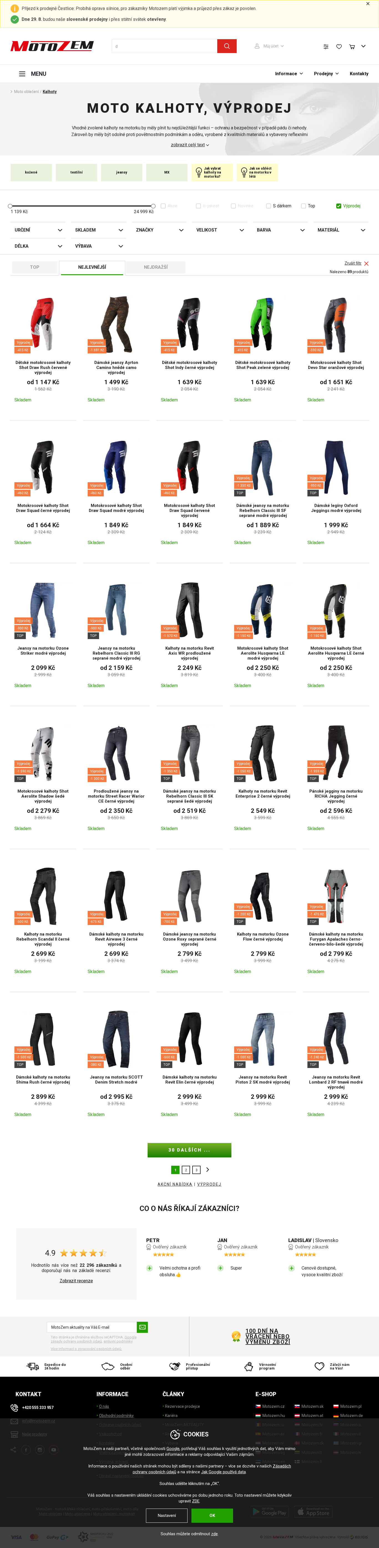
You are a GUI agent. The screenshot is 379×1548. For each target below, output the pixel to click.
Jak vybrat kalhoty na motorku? (212, 173)
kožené (31, 172)
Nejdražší (156, 267)
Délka (22, 246)
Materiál (328, 230)
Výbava (83, 246)
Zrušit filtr (353, 263)
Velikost (206, 230)
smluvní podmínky (117, 1341)
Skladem (85, 230)
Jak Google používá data (223, 1471)
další (206, 1170)
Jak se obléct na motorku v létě (260, 173)
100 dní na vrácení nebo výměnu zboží (268, 1336)
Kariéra (171, 1415)
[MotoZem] (52, 46)
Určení (22, 230)
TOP (34, 267)
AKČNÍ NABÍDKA (175, 1184)
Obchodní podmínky (116, 1415)
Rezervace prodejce (182, 1406)
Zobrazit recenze (76, 1281)
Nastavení (167, 1515)
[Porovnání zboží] (326, 46)
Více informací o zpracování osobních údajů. (86, 1349)
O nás (104, 1406)
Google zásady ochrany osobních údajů (94, 1339)
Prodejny (323, 73)
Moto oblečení (26, 92)
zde (214, 1533)
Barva (264, 230)
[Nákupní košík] (354, 46)
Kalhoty (50, 92)
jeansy (121, 172)
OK (212, 1515)
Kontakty (359, 73)
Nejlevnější (92, 267)
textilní (76, 172)
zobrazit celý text (188, 145)
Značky (144, 230)
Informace (286, 73)
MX (167, 172)
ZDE (195, 1501)
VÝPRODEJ (209, 1184)
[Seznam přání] (339, 46)
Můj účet (271, 46)
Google (173, 1448)
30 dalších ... (189, 1150)
